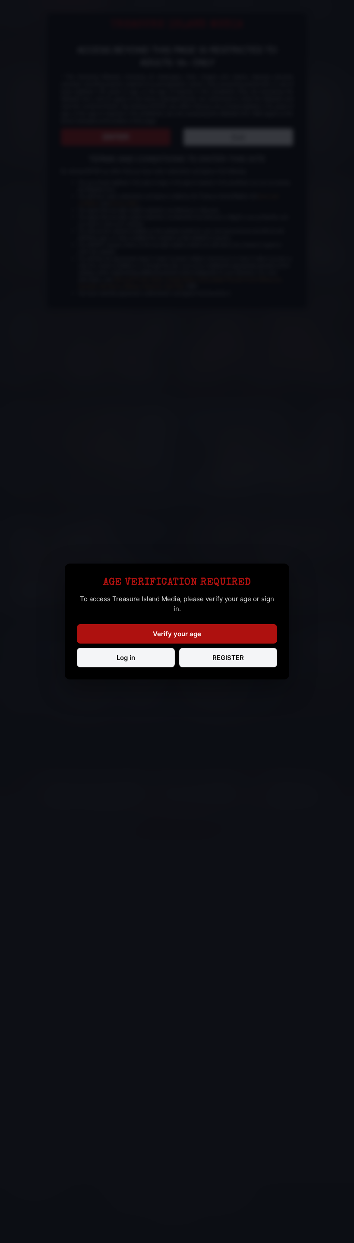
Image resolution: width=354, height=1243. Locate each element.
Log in (126, 658)
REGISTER (228, 658)
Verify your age (177, 634)
